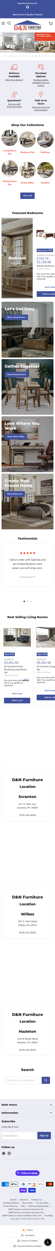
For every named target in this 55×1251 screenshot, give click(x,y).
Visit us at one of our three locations (41, 108)
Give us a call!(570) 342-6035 (14, 105)
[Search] (46, 1080)
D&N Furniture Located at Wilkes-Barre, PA (21, 1215)
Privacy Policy (42, 1203)
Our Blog (49, 1215)
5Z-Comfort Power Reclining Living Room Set (15, 669)
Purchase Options (11, 1203)
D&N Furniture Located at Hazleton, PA (25, 1209)
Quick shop (17, 693)
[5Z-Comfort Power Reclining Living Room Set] (17, 637)
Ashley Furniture (43, 269)
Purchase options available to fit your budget (41, 83)
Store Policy (27, 1203)
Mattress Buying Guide (38, 1206)
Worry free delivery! (14, 80)
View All (27, 195)
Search (13, 1199)
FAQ (23, 1206)
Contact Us (36, 1199)
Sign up (44, 1135)
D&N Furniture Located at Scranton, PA (26, 1212)
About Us (24, 1199)
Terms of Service (10, 1206)
